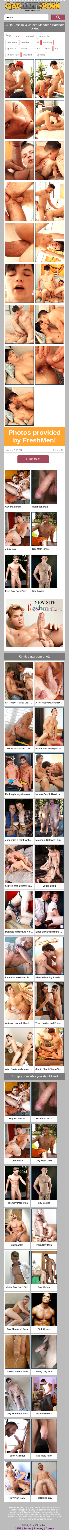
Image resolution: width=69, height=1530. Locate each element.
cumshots (44, 36)
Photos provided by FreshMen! (34, 436)
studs (48, 48)
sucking (41, 54)
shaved (36, 48)
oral (37, 42)
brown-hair (13, 54)
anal (18, 36)
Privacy (38, 1528)
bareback (29, 36)
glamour (11, 48)
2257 (18, 1528)
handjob (25, 42)
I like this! (33, 459)
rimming (47, 42)
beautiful (27, 54)
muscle (24, 48)
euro (57, 48)
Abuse (50, 1528)
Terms (27, 1528)
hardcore (12, 42)
